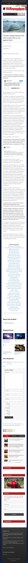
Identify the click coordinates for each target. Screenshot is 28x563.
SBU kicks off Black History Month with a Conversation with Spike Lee (16, 450)
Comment (7, 372)
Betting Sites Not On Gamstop (14, 257)
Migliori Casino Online (14, 249)
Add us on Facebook (8, 547)
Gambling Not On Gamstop (14, 265)
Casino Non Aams (14, 307)
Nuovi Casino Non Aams (14, 301)
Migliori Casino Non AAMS (14, 308)
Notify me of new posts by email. (8, 412)
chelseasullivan (10, 41)
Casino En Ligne (14, 290)
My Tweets (5, 554)
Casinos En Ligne (14, 310)
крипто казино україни (14, 293)
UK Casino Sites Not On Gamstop (14, 286)
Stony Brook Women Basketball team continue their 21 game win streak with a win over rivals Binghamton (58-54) (16, 445)
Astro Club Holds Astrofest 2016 (20, 340)
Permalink (22, 362)
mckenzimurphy (17, 440)
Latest (6, 436)
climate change (17, 312)
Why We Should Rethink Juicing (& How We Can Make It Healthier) (16, 456)
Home (6, 1)
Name (7, 390)
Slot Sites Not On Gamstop (14, 246)
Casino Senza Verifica (14, 299)
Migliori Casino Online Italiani (14, 288)
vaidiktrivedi (17, 447)
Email (7, 394)
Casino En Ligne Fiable (14, 296)
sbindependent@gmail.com (8, 543)
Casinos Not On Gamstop (14, 266)
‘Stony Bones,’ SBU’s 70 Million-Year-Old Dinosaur (19, 353)
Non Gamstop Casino (14, 279)
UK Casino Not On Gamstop (14, 260)
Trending (21, 436)
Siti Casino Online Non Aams (14, 285)
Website (7, 399)
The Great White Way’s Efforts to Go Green (15, 461)
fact (10, 313)
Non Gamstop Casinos (14, 251)
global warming (14, 313)
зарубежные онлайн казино (14, 294)
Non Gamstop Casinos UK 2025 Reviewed (14, 247)
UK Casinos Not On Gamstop (14, 261)
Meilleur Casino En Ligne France (14, 297)
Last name (6, 504)
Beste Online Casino (14, 272)
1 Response (9, 43)
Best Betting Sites (14, 277)
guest (17, 457)
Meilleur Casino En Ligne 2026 (14, 302)
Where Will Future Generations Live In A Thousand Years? (7, 341)
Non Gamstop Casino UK (14, 254)
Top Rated (14, 436)
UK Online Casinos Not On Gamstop (14, 269)
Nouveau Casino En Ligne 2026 (14, 304)
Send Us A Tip (13, 560)
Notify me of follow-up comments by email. (8, 406)
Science (19, 313)
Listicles (22, 41)
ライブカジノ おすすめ (14, 291)
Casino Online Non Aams (14, 280)
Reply (4, 366)
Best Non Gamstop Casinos (14, 255)
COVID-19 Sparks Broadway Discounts (16, 439)
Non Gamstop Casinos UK (14, 282)
